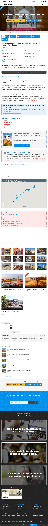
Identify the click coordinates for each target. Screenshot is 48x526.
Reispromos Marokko (9, 216)
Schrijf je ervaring (15, 332)
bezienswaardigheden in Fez (32, 100)
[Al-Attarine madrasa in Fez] (18, 259)
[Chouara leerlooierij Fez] (18, 266)
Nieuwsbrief (19, 508)
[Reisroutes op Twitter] (40, 1)
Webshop (12, 1)
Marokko (13, 32)
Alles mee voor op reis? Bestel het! (12, 225)
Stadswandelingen (8, 32)
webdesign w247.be (43, 521)
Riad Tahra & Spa (8, 126)
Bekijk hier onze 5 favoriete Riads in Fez (12, 113)
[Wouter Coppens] (11, 326)
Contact (11, 523)
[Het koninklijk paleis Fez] (42, 259)
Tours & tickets (21, 36)
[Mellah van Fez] (6, 266)
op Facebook (9, 487)
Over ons (19, 510)
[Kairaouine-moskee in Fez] (42, 266)
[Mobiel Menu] (45, 4)
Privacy (24, 521)
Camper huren (36, 36)
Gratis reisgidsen (5, 506)
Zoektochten (4, 508)
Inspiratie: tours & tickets (10, 218)
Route (3, 36)
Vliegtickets (28, 36)
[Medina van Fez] (18, 251)
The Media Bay (5, 521)
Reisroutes (7, 4)
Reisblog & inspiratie (6, 513)
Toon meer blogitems (7, 376)
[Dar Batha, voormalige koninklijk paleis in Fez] (42, 251)
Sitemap (7, 523)
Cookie (27, 521)
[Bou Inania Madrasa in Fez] (6, 259)
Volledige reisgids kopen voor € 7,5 (15, 20)
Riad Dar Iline (7, 124)
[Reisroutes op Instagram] (43, 1)
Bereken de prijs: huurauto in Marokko (13, 223)
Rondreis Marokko (6, 323)
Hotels (7, 36)
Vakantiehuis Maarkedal (38, 515)
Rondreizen (35, 508)
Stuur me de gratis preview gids (34, 20)
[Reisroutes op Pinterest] (41, 1)
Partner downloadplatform (23, 513)
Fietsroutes (35, 510)
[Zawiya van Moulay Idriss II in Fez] (30, 259)
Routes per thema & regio (38, 513)
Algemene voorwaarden (18, 521)
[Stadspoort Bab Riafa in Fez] (30, 251)
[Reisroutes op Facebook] (38, 1)
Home (4, 32)
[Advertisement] (24, 237)
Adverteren (5, 1)
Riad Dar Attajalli (8, 122)
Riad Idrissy (6, 120)
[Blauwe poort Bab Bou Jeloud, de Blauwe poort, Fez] (30, 266)
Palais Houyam (7, 127)
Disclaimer (31, 521)
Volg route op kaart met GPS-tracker (24, 72)
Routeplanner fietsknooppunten (8, 515)
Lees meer (27, 524)
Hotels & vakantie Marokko (10, 214)
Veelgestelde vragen (6, 511)
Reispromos (13, 36)
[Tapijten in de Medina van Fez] (6, 251)
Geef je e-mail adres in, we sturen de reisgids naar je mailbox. (27, 135)
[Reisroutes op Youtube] (45, 1)
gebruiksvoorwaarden (19, 141)
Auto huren (5, 39)
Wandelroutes (36, 511)
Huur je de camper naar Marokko (12, 221)
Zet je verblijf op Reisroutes (23, 511)
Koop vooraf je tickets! (6, 510)
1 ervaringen (5, 47)
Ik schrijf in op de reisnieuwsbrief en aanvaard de (25, 141)
